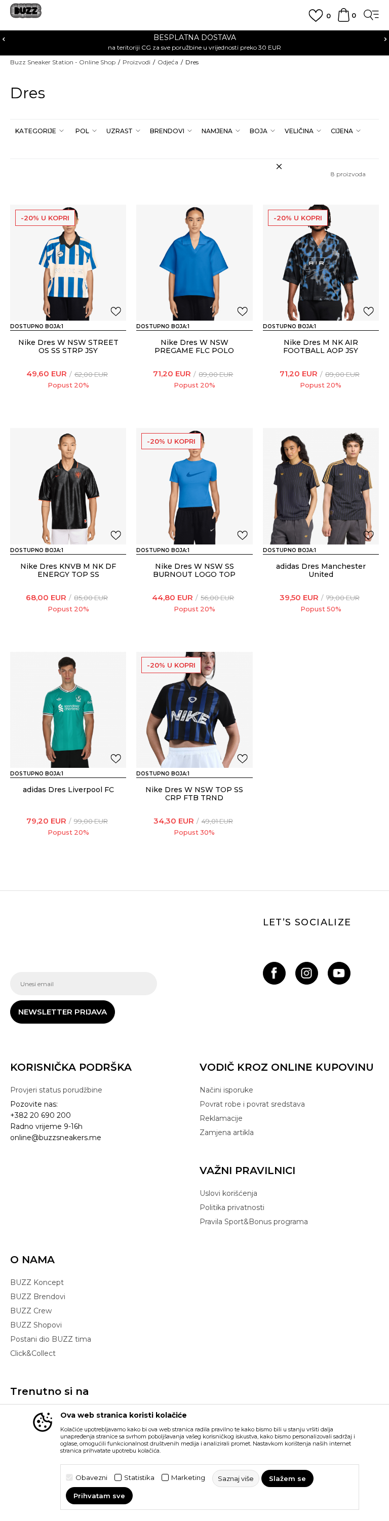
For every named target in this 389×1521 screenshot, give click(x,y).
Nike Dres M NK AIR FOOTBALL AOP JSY (320, 346)
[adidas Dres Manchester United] (321, 486)
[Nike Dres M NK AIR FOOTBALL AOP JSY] (321, 263)
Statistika (139, 1477)
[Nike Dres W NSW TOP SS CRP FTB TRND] (194, 710)
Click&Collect (33, 1353)
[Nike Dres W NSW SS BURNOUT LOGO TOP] (194, 486)
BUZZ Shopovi (36, 1325)
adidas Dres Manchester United (321, 570)
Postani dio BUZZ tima (50, 1339)
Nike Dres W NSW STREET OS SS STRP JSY (68, 346)
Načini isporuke (226, 1090)
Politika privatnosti (232, 1207)
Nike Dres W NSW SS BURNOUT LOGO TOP (194, 570)
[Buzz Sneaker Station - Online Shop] (26, 14)
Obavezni (91, 1477)
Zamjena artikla (227, 1132)
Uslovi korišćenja (228, 1193)
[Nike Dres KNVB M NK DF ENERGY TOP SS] (68, 486)
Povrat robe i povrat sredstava (252, 1104)
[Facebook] (274, 973)
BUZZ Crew (31, 1310)
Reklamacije (221, 1118)
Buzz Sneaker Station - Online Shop (62, 62)
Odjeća (168, 62)
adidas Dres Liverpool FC (68, 790)
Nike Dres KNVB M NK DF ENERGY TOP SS (68, 570)
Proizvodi (136, 62)
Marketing (188, 1477)
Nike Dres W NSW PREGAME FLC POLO (194, 346)
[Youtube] (339, 973)
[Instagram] (306, 973)
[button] (38, 131)
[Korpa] (343, 19)
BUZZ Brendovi (37, 1296)
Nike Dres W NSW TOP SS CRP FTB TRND (194, 794)
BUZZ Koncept (37, 1282)
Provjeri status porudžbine (56, 1090)
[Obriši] (279, 166)
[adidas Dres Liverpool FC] (68, 710)
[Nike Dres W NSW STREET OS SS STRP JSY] (68, 263)
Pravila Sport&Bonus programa (254, 1221)
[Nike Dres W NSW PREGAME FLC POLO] (194, 263)
